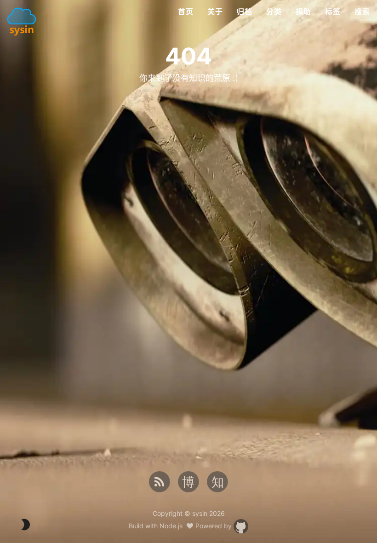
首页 (186, 11)
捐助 (303, 11)
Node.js (171, 526)
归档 (244, 11)
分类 (274, 11)
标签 (333, 11)
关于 (215, 11)
